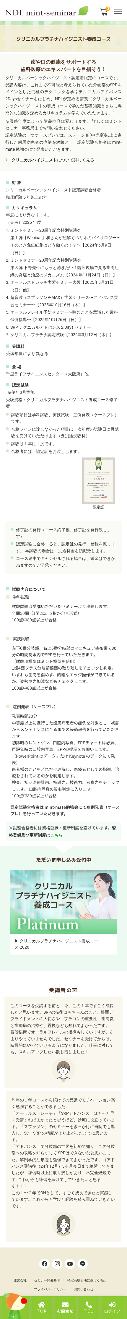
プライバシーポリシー (50, 1289)
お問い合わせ (83, 1289)
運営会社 (20, 1280)
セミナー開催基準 (47, 1280)
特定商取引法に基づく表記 (86, 1280)
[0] (103, 13)
